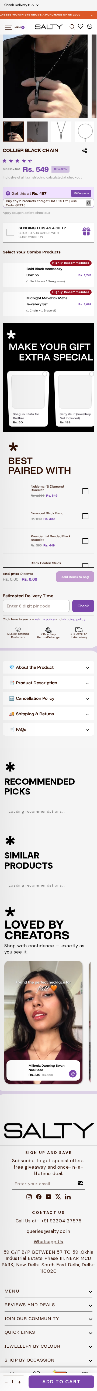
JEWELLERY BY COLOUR (32, 1346)
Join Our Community (32, 1318)
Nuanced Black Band (47, 513)
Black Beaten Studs (46, 563)
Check (83, 605)
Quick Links (20, 1332)
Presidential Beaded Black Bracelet (51, 538)
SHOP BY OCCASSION (30, 1360)
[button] (19, 161)
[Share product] (84, 151)
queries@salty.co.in (48, 1231)
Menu (12, 1291)
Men (18, 27)
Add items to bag (75, 577)
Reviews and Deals (30, 1304)
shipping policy (73, 619)
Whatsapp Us (48, 1242)
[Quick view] (73, 1073)
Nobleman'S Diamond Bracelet (47, 488)
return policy (45, 619)
